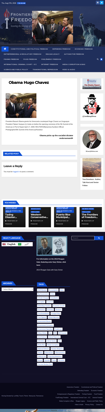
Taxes (54, 360)
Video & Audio (68, 69)
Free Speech (42, 317)
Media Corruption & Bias (73, 64)
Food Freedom (30, 59)
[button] (98, 59)
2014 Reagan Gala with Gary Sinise (50, 270)
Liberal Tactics (51, 341)
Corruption (41, 302)
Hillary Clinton (42, 333)
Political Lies (42, 356)
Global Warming (54, 317)
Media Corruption (53, 345)
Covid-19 (50, 302)
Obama (40, 352)
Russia (40, 360)
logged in (16, 172)
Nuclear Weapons (57, 348)
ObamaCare (49, 352)
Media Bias (41, 345)
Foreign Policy (55, 313)
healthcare (58, 329)
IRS (55, 333)
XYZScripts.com (62, 410)
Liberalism (41, 341)
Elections (58, 309)
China (52, 294)
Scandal (47, 360)
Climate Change (43, 298)
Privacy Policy (89, 404)
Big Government (43, 294)
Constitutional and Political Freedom (29, 49)
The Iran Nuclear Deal (45, 364)
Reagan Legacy (53, 54)
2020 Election (42, 290)
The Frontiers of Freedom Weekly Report (91, 217)
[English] (9, 244)
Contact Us (99, 404)
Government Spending (45, 329)
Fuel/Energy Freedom (51, 59)
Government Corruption (45, 325)
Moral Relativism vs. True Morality (13, 211)
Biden (62, 290)
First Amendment (43, 313)
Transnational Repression (45, 69)
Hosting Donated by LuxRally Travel (12, 396)
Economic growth (59, 305)
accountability (53, 290)
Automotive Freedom (74, 54)
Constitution (54, 298)
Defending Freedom (61, 49)
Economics (41, 309)
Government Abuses (44, 321)
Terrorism (61, 360)
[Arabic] (25, 244)
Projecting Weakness (55, 356)
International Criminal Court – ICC (20, 64)
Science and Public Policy (16, 69)
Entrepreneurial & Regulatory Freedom (22, 54)
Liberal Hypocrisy (54, 337)
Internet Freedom (49, 64)
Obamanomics (60, 352)
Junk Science (42, 337)
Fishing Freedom (11, 59)
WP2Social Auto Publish (45, 410)
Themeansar (39, 396)
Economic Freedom (83, 49)
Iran (50, 333)
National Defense (43, 348)
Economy (50, 309)
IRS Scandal (63, 333)
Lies (59, 341)
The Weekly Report (88, 208)
